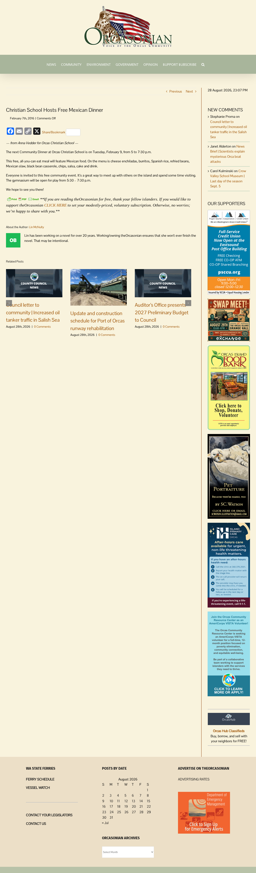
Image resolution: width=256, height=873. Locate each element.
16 (104, 806)
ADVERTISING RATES (193, 779)
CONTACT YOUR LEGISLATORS (49, 815)
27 (134, 812)
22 (149, 806)
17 (111, 806)
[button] (203, 64)
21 (141, 806)
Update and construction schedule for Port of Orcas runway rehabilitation (97, 320)
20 (134, 806)
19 (126, 806)
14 (141, 801)
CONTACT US (36, 823)
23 (104, 812)
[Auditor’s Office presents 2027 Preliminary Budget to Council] (163, 283)
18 (118, 806)
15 (148, 801)
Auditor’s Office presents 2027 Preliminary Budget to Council (161, 312)
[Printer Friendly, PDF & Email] (23, 199)
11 (118, 801)
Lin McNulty (36, 227)
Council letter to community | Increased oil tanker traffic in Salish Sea (33, 312)
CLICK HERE (55, 205)
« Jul (105, 823)
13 (133, 801)
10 (111, 801)
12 (126, 801)
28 (141, 812)
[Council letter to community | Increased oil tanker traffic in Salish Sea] (34, 283)
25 (119, 812)
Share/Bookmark (53, 132)
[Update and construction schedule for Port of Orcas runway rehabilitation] (98, 287)
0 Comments (42, 326)
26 (126, 812)
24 (112, 812)
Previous (175, 91)
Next (189, 91)
